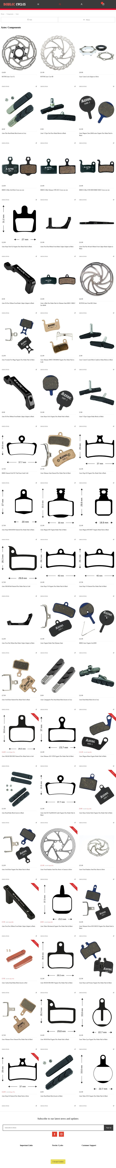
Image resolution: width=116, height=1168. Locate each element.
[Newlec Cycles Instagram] (61, 1134)
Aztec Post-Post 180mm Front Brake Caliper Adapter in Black (18, 926)
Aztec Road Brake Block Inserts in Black (13, 813)
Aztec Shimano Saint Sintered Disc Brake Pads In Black (55, 473)
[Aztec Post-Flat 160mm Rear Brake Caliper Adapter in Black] (19, 619)
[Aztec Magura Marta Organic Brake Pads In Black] (96, 732)
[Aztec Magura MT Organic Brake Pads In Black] (57, 506)
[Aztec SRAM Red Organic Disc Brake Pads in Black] (57, 1015)
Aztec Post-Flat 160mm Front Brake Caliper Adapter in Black (56, 246)
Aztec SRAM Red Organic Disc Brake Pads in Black (54, 1039)
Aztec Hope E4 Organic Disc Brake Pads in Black (92, 473)
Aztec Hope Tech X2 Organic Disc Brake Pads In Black (17, 246)
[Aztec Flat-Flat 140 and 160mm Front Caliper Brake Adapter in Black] (96, 222)
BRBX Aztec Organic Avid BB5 (88, 643)
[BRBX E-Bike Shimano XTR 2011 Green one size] (57, 166)
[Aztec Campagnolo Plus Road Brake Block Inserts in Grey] (57, 675)
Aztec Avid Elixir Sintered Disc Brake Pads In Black (16, 700)
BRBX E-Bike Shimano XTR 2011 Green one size (54, 190)
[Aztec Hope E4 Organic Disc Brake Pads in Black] (96, 449)
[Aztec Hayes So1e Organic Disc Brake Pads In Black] (57, 392)
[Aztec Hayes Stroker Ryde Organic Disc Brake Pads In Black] (96, 789)
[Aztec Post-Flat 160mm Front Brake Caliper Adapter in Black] (57, 222)
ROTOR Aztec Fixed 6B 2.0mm (88, 303)
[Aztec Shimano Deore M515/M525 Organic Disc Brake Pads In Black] (96, 902)
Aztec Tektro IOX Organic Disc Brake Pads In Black (93, 1096)
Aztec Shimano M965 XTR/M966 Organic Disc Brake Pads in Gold (57, 361)
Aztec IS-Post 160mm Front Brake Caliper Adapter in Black (18, 303)
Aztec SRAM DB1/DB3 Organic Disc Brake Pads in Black (56, 983)
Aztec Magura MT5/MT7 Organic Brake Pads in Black (94, 530)
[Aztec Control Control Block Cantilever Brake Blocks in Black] (96, 336)
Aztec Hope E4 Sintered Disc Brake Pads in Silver (15, 1096)
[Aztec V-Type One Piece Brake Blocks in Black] (57, 109)
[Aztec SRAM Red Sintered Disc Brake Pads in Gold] (19, 562)
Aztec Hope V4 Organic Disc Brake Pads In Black (54, 586)
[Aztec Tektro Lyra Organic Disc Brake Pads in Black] (96, 1015)
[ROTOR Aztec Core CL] (19, 52)
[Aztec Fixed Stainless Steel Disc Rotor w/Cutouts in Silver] (57, 845)
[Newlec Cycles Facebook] (54, 1134)
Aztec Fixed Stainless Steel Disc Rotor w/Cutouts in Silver (56, 869)
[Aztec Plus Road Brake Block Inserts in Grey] (19, 109)
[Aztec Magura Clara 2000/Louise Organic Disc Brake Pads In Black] (96, 109)
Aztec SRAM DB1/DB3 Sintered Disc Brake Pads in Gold (18, 756)
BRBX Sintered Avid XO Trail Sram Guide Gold (15, 473)
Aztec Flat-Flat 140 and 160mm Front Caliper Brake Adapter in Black (96, 248)
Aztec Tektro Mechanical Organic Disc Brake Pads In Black (56, 926)
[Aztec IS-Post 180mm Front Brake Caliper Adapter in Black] (19, 392)
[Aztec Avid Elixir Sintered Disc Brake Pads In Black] (19, 675)
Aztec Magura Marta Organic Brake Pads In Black (92, 756)
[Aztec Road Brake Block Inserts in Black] (19, 789)
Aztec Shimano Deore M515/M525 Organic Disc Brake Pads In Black (96, 927)
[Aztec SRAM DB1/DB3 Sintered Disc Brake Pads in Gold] (19, 732)
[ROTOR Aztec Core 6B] (57, 52)
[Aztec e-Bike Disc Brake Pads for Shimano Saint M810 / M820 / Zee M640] (57, 279)
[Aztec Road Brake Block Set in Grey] (96, 675)
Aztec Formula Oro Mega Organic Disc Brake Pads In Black (18, 360)
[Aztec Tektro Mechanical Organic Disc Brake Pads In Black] (57, 902)
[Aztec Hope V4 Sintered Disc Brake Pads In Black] (96, 562)
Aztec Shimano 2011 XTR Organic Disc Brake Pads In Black (57, 756)
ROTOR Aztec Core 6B (46, 76)
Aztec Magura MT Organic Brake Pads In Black (53, 530)
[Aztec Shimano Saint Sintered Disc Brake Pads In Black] (57, 449)
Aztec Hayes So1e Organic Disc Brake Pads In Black (54, 416)
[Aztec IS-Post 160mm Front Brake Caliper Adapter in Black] (19, 279)
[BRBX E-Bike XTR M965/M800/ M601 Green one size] (96, 166)
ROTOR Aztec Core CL (8, 76)
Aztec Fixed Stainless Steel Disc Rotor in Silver (92, 869)
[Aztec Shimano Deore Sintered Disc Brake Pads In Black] (19, 1015)
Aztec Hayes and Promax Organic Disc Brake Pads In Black (95, 983)
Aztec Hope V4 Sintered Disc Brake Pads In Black (92, 586)
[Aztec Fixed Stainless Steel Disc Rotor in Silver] (96, 845)
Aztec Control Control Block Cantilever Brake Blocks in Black (96, 360)
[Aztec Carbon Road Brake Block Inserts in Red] (19, 959)
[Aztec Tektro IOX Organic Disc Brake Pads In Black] (96, 1072)
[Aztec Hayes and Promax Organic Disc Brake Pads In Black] (96, 959)
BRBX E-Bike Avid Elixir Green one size (13, 190)
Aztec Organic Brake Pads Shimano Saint (51, 643)
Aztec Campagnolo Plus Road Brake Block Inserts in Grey (56, 700)
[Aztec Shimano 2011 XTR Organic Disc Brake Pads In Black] (57, 732)
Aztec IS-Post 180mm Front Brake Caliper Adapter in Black (18, 416)
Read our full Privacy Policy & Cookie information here (58, 1156)
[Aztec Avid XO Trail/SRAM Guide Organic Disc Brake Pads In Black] (57, 789)
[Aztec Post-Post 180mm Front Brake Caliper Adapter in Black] (19, 902)
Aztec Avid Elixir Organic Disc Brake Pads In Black (16, 869)
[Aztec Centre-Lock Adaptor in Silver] (96, 52)
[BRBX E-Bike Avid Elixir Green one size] (19, 166)
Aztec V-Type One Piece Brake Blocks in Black (53, 133)
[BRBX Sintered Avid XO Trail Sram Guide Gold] (19, 449)
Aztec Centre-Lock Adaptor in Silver (89, 76)
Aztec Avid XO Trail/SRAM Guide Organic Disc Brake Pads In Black (57, 814)
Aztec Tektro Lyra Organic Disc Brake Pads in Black (93, 1039)
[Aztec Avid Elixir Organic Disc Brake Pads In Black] (19, 845)
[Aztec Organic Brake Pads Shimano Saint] (57, 619)
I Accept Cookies (58, 1162)
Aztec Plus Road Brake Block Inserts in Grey (14, 133)
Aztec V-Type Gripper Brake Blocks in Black (91, 416)
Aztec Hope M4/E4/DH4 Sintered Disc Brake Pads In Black (18, 530)
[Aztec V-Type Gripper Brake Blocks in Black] (96, 392)
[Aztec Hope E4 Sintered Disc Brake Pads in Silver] (19, 1072)
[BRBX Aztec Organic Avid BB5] (96, 619)
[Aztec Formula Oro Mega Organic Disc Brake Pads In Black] (19, 336)
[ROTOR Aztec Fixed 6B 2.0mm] (96, 279)
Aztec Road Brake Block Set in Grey (89, 700)
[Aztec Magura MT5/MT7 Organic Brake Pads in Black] (96, 506)
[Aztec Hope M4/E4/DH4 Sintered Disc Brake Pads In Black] (19, 506)
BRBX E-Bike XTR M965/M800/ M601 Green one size (94, 190)
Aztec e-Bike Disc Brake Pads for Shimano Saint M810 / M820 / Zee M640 (57, 304)
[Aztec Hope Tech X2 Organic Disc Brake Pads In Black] (19, 222)
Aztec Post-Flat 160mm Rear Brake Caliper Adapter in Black (18, 643)
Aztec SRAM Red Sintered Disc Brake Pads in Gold (16, 586)
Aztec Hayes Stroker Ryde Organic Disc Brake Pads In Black (95, 813)
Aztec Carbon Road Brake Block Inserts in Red (14, 983)
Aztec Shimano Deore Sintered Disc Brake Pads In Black (17, 1039)
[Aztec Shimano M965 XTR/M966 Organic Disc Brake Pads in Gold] (57, 336)
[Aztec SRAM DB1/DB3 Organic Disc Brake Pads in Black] (57, 959)
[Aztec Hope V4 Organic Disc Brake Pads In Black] (57, 562)
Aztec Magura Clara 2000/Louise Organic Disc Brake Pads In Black (95, 134)
